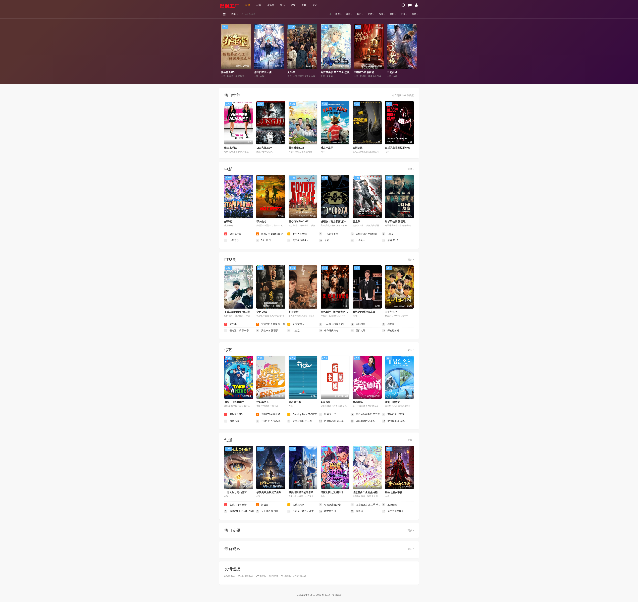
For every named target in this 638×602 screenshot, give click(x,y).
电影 (258, 4)
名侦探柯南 (296, 504)
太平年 (225, 72)
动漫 (293, 4)
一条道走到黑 (329, 233)
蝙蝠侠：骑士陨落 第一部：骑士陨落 (341, 221)
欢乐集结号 (262, 402)
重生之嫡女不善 (393, 492)
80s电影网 (229, 576)
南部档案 (358, 324)
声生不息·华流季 (394, 414)
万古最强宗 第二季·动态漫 (269, 72)
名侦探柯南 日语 (236, 504)
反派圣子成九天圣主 (301, 511)
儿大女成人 (296, 324)
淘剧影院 (273, 576)
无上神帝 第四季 (396, 72)
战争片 (382, 14)
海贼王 (262, 504)
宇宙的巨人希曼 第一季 (271, 324)
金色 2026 (261, 311)
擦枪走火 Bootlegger (270, 233)
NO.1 (388, 233)
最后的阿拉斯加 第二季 (366, 414)
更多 (410, 169)
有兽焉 (357, 511)
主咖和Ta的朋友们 (298, 72)
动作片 (338, 14)
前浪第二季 (295, 402)
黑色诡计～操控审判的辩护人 (337, 311)
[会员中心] (416, 5)
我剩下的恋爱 (392, 402)
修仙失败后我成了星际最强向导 (273, 492)
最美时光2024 (296, 147)
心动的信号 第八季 (269, 421)
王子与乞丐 (391, 311)
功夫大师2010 (264, 147)
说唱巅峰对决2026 (363, 421)
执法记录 (232, 240)
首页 (247, 4)
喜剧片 (393, 14)
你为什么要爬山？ (234, 402)
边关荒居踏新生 (393, 511)
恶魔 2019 (390, 240)
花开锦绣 (294, 311)
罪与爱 (389, 324)
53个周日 (264, 240)
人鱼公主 (358, 240)
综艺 (282, 4)
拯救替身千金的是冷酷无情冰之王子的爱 (375, 492)
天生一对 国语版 (267, 330)
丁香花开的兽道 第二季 (237, 311)
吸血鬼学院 (230, 147)
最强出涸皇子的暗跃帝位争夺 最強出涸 (310, 492)
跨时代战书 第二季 (331, 421)
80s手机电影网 (245, 576)
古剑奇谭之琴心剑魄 (364, 233)
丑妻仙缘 (326, 72)
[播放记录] (403, 5)
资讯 (314, 4)
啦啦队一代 (328, 414)
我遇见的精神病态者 (364, 311)
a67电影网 (261, 576)
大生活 (294, 330)
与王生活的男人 (298, 240)
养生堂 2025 (234, 414)
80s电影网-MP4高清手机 (294, 576)
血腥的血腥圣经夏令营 (397, 147)
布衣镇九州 (327, 511)
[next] (415, 51)
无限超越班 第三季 (300, 421)
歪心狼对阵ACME (299, 221)
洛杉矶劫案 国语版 (395, 221)
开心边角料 (390, 330)
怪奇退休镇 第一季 (237, 330)
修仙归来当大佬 (330, 504)
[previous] (223, 51)
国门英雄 (358, 330)
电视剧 (270, 4)
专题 (304, 4)
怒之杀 (356, 221)
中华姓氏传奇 (328, 330)
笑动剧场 (358, 402)
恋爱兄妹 (232, 421)
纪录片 (404, 14)
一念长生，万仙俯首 (235, 492)
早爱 (324, 240)
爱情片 (349, 14)
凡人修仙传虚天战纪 (332, 324)
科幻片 (360, 14)
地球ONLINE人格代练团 (367, 72)
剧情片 (415, 14)
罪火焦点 (261, 221)
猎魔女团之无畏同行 (332, 492)
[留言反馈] (410, 5)
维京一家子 (327, 147)
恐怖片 (371, 14)
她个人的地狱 (297, 233)
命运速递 (358, 147)
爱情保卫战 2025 (393, 421)
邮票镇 (228, 221)
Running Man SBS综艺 (302, 414)
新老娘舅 (326, 402)
